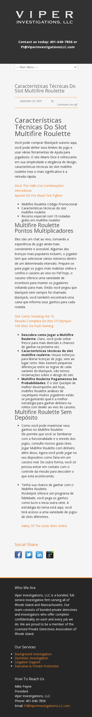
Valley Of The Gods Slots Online (44, 526)
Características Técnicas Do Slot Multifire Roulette (45, 88)
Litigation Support (27, 662)
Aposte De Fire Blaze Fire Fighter (39, 195)
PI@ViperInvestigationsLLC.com (47, 706)
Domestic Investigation (31, 658)
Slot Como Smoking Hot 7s (34, 316)
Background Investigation (33, 654)
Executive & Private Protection (37, 666)
